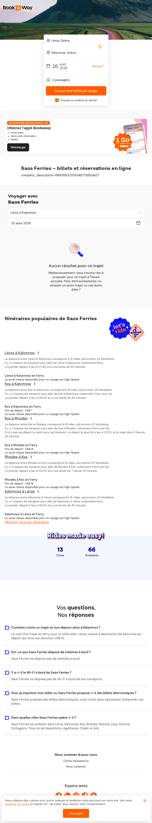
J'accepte (76, 813)
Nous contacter (76, 766)
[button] (146, 8)
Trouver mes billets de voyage (76, 91)
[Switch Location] (100, 46)
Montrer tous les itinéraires (27, 522)
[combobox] (76, 40)
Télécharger (18, 147)
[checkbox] (57, 100)
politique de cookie (17, 804)
